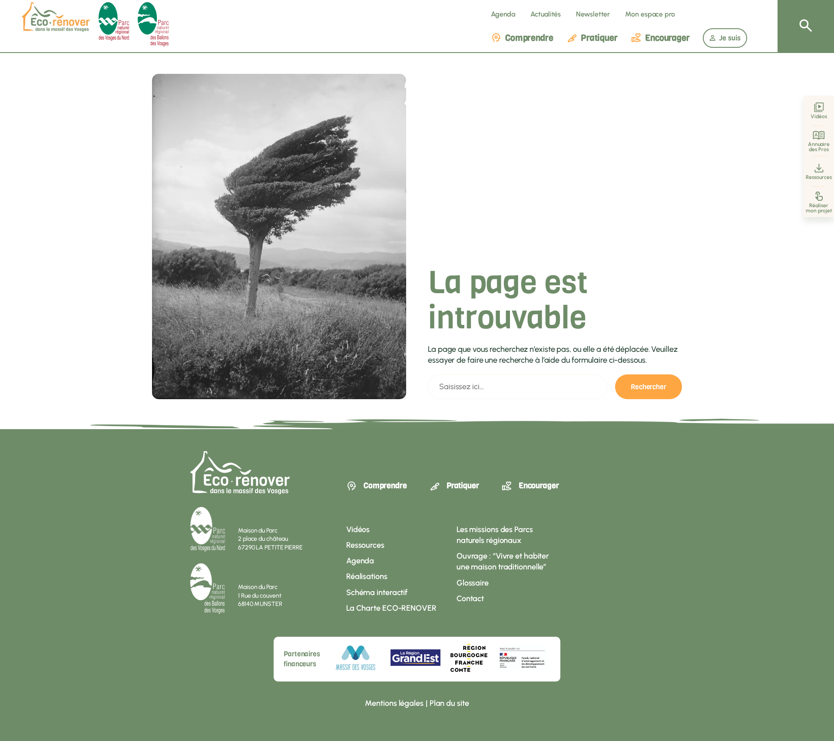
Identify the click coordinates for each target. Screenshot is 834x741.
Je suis (730, 38)
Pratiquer (599, 38)
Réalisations (366, 576)
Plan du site (449, 703)
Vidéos (819, 116)
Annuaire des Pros (819, 146)
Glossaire (473, 583)
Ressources (818, 177)
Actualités (545, 14)
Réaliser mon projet (819, 208)
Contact (470, 598)
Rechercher (648, 386)
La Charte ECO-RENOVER (391, 608)
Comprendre (529, 38)
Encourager (667, 38)
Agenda (503, 14)
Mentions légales (394, 703)
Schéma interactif (376, 592)
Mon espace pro (650, 14)
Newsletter (593, 14)
